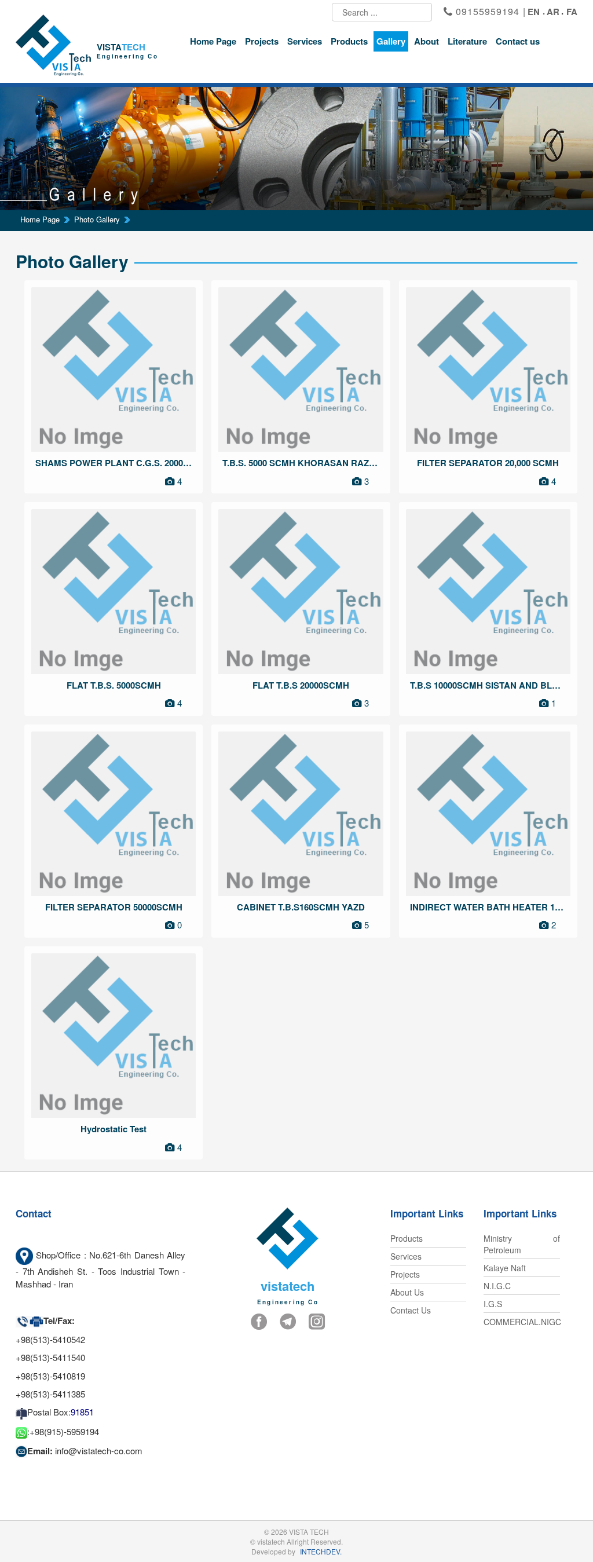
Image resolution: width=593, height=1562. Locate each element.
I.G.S (493, 1303)
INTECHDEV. (321, 1551)
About (426, 41)
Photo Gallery (97, 219)
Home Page (213, 41)
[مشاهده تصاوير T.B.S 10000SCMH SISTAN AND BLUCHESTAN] (488, 591)
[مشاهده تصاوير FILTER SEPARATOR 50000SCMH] (113, 813)
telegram (287, 1322)
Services (304, 41)
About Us (407, 1292)
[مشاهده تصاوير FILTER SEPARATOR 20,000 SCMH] (488, 369)
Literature (467, 41)
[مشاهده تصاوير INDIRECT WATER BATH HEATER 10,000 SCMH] (488, 813)
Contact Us (410, 1310)
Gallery (390, 41)
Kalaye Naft (505, 1268)
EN (534, 11)
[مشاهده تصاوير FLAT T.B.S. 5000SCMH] (113, 591)
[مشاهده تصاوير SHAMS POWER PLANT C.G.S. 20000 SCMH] (113, 369)
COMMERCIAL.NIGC (522, 1321)
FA (571, 11)
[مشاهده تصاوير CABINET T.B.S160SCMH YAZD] (300, 813)
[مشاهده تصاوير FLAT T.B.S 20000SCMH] (300, 591)
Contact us (518, 41)
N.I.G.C (497, 1286)
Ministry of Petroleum (522, 1244)
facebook (259, 1322)
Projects (262, 41)
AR (553, 11)
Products (349, 41)
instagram (316, 1322)
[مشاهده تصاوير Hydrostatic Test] (113, 1035)
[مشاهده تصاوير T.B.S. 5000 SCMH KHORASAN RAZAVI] (300, 369)
